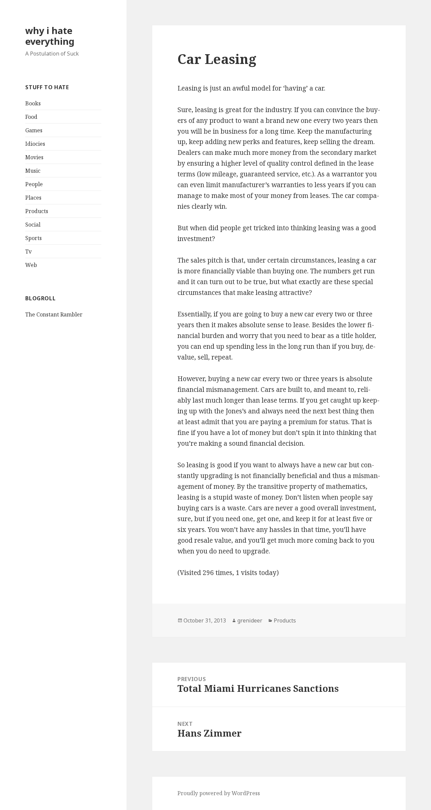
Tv (28, 251)
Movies (34, 157)
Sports (33, 238)
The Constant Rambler (53, 314)
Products (36, 211)
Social (32, 224)
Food (31, 117)
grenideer (249, 620)
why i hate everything (49, 35)
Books (33, 103)
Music (32, 170)
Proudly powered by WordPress (218, 793)
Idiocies (35, 143)
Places (33, 197)
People (34, 184)
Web (31, 265)
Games (33, 130)
